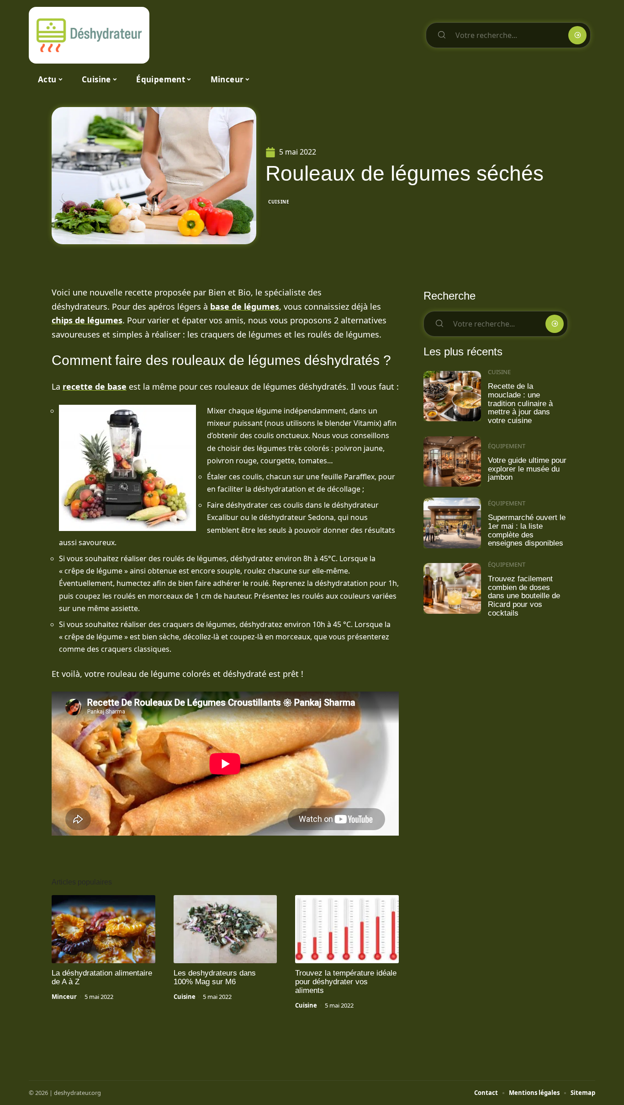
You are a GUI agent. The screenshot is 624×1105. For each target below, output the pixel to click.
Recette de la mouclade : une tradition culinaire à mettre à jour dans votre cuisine (520, 403)
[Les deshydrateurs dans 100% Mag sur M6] (225, 929)
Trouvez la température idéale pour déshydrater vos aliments (346, 982)
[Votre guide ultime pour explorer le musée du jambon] (452, 461)
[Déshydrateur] (89, 35)
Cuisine (279, 201)
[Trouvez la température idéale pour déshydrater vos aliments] (347, 929)
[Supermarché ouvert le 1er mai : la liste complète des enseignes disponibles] (452, 523)
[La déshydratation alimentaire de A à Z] (103, 929)
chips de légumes (87, 320)
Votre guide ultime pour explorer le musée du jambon (527, 469)
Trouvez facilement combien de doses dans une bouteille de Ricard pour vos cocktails (524, 595)
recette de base (95, 386)
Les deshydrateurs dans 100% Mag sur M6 (215, 977)
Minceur (64, 996)
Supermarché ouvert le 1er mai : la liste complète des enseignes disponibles (527, 530)
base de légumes (244, 306)
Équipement (506, 446)
